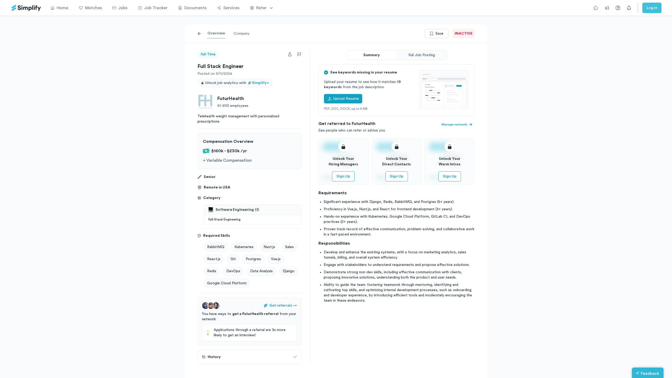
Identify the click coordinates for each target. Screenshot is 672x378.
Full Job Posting (421, 55)
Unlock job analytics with (237, 83)
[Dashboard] (26, 8)
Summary (371, 55)
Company (241, 33)
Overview (216, 33)
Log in (652, 8)
